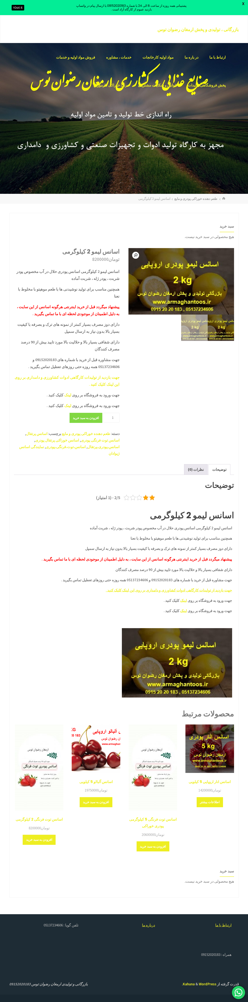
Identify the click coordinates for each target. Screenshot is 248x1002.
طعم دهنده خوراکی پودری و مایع (195, 199)
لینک (67, 394)
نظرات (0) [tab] (196, 469)
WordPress (207, 984)
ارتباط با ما (223, 925)
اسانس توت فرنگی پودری (100, 440)
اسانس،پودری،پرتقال (104, 446)
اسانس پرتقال (36, 433)
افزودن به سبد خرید (86, 418)
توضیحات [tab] (219, 469)
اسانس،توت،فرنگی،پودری (66, 446)
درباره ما (148, 925)
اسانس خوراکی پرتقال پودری (57, 440)
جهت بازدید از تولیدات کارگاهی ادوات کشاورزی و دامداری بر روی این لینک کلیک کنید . (169, 590)
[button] (135, 255)
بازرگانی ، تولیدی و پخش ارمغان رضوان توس (198, 29)
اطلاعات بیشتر (210, 802)
